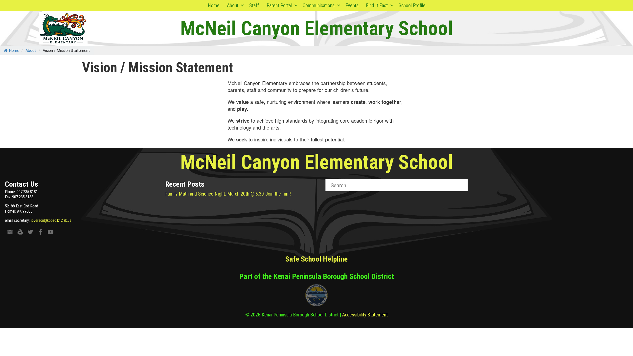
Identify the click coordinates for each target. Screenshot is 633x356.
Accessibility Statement (365, 315)
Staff (254, 5)
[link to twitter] (30, 233)
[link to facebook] (40, 233)
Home (214, 5)
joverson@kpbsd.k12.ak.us (51, 220)
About (232, 5)
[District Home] (316, 296)
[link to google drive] (20, 233)
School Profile (412, 5)
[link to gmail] (10, 233)
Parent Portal (279, 5)
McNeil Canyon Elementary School (316, 28)
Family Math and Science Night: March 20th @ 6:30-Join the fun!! (228, 194)
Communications (319, 5)
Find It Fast (377, 5)
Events (352, 5)
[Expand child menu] (242, 5)
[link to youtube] (50, 233)
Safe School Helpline (316, 259)
